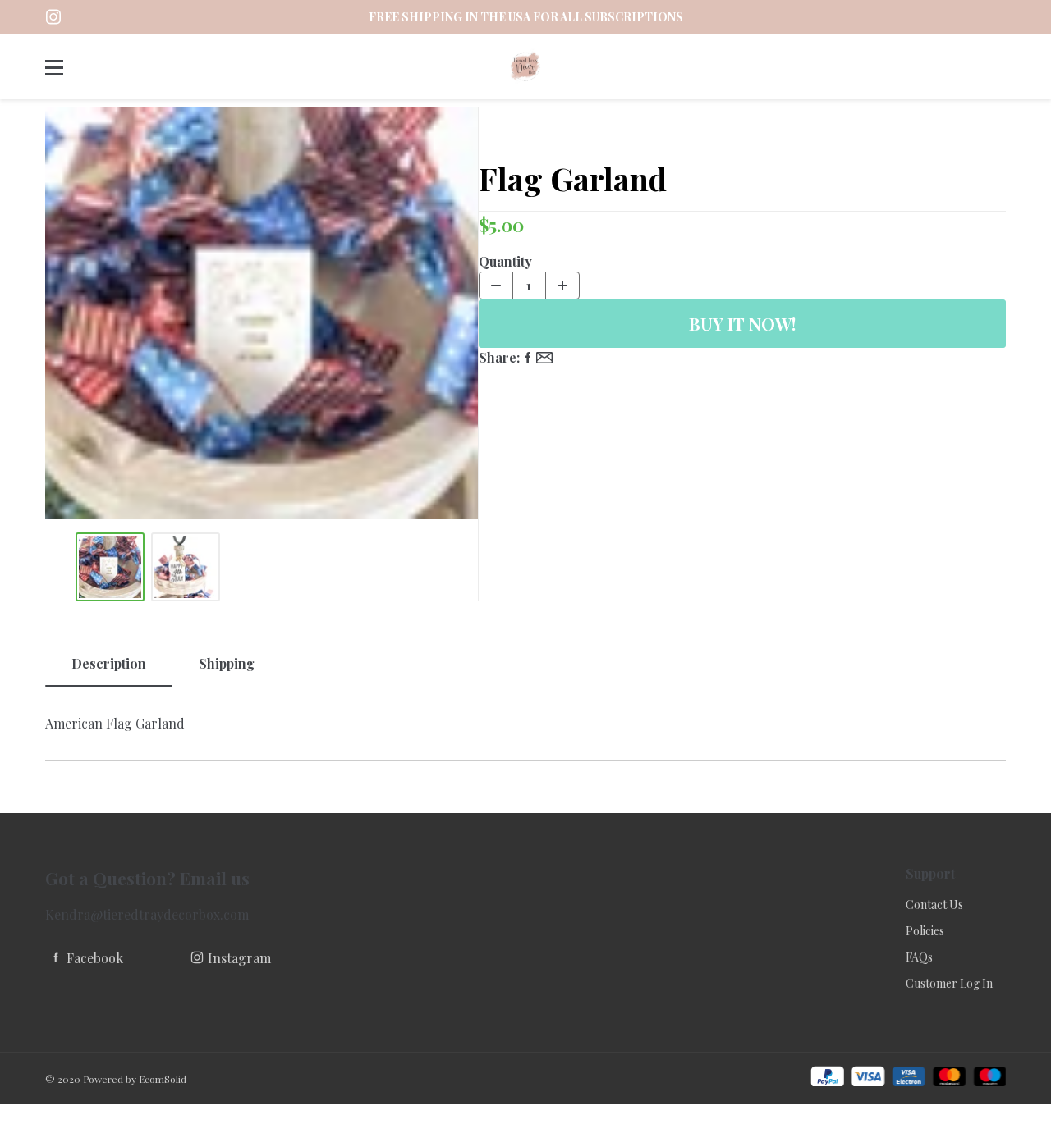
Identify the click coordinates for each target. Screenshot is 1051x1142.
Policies (925, 931)
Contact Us (934, 904)
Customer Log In (949, 983)
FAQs (919, 957)
